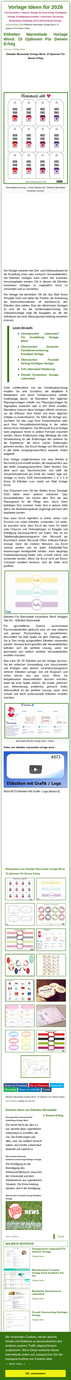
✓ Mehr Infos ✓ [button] (15, 1363)
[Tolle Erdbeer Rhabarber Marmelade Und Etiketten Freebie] (51, 1001)
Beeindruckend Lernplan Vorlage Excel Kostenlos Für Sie (48, 1273)
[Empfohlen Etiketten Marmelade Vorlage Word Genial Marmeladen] (35, 1077)
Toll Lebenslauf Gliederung (38, 369)
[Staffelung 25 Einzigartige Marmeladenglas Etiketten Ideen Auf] (20, 950)
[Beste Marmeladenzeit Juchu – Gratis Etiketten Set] (20, 900)
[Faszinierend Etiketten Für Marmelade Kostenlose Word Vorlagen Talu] (20, 925)
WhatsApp (10, 1089)
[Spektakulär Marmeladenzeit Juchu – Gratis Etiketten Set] (51, 1052)
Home (8, 25)
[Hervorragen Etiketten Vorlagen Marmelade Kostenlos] (20, 1027)
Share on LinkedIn (29, 1089)
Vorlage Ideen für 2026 (35, 7)
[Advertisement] (36, 76)
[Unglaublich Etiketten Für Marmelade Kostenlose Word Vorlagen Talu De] (51, 900)
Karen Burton (11, 1101)
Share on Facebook (16, 1085)
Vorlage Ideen (18, 25)
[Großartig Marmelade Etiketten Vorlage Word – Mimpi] (51, 950)
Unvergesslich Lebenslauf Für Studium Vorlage (49, 1250)
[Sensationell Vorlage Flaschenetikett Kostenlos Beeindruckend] (51, 1027)
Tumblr (47, 1089)
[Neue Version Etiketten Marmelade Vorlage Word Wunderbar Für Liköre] (51, 925)
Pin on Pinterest (39, 1085)
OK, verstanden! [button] (35, 1373)
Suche (61, 1236)
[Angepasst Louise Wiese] (20, 976)
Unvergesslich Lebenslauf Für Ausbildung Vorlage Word (39, 337)
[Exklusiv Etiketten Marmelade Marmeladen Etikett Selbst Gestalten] (51, 976)
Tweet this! (57, 1085)
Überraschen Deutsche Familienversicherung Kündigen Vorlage (39, 350)
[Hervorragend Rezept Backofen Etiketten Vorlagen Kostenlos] (20, 1052)
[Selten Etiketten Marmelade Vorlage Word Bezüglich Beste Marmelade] (20, 1001)
